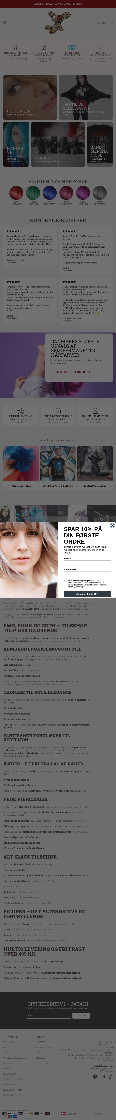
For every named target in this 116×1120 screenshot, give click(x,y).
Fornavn (67, 559)
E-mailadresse (70, 569)
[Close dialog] (112, 525)
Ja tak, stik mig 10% (87, 594)
